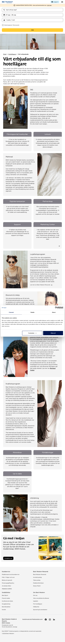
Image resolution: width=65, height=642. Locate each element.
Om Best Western (39, 592)
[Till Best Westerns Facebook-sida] (45, 619)
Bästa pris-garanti (7, 580)
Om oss (35, 595)
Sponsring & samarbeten (40, 609)
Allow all (53, 333)
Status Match (37, 586)
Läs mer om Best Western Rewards (40, 284)
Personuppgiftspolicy (8, 583)
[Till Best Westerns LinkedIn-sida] (53, 619)
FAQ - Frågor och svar (8, 577)
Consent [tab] (11, 312)
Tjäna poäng (36, 580)
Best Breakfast (6, 606)
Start (4, 54)
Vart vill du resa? (11, 10)
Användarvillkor (6, 586)
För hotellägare (37, 604)
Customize (31, 333)
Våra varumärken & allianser (41, 598)
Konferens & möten (7, 601)
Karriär (4, 609)
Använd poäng (37, 577)
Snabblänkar (6, 592)
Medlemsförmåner (38, 583)
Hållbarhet (36, 606)
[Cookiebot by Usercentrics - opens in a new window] (56, 308)
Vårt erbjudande (23, 54)
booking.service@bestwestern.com (32, 619)
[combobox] (32, 10)
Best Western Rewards (40, 571)
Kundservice (6, 571)
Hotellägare (12, 54)
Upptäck (35, 601)
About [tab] (53, 312)
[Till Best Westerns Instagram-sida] (49, 619)
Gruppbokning (6, 604)
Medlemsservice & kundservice (10, 574)
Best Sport (5, 595)
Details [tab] (32, 312)
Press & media (6, 598)
